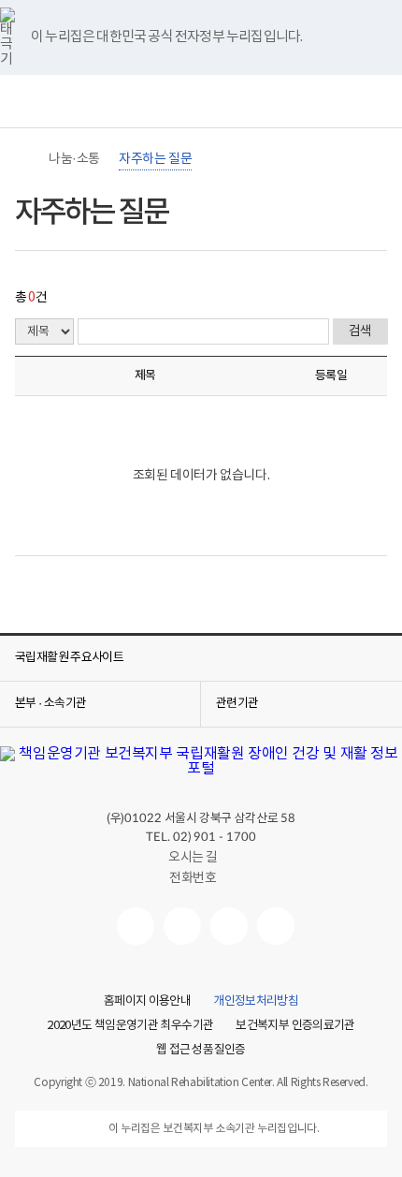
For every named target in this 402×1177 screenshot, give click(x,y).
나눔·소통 (74, 159)
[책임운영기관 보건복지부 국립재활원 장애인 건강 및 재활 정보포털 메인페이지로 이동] (201, 768)
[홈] (24, 159)
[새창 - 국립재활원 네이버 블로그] (182, 926)
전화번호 (192, 878)
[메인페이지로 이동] (201, 105)
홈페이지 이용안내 (147, 1001)
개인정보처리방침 (255, 1001)
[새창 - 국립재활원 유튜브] (135, 926)
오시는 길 (193, 857)
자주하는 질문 (155, 159)
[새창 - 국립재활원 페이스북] (275, 926)
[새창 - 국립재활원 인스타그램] (229, 926)
